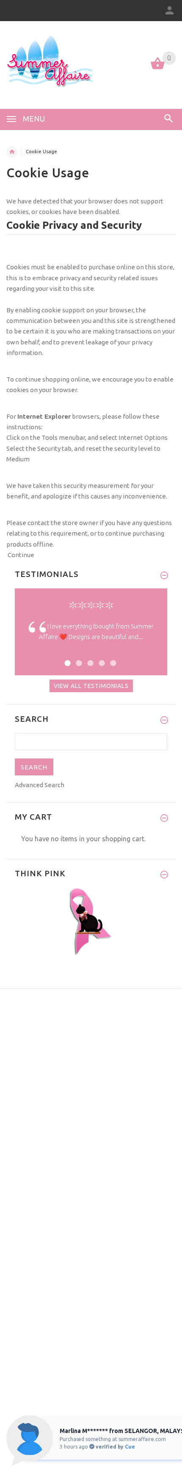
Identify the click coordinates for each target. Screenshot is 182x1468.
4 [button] (100, 658)
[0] (157, 68)
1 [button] (66, 658)
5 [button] (112, 658)
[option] (91, 638)
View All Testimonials (91, 686)
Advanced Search (39, 784)
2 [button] (77, 658)
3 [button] (89, 658)
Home (11, 151)
